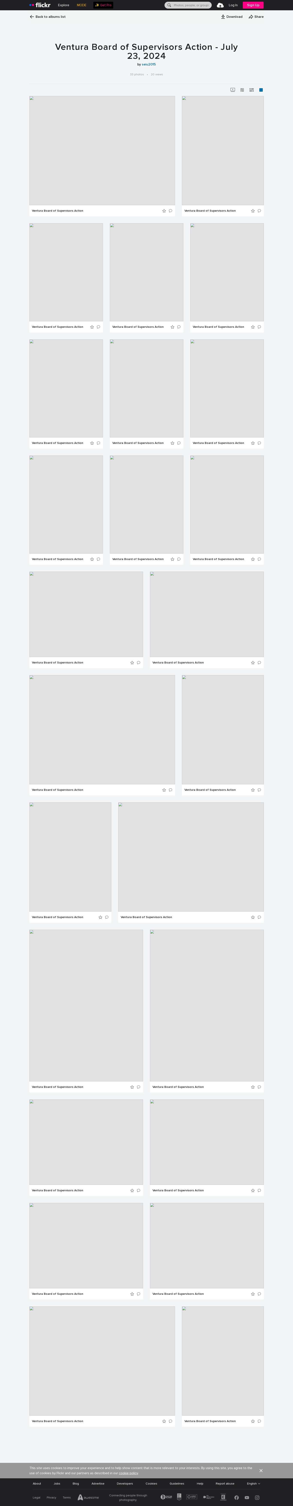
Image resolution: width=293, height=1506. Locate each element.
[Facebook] (236, 1497)
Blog (76, 1483)
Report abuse (225, 1483)
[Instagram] (257, 1497)
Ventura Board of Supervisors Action (57, 211)
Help (200, 1483)
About (37, 1483)
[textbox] (192, 5)
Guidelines (177, 1483)
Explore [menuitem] (63, 5)
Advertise (98, 1483)
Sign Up (253, 5)
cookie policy (128, 1473)
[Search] (168, 5)
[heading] (39, 5)
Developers (125, 1483)
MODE (81, 5)
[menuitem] (103, 5)
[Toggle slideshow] (232, 90)
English (252, 1483)
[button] (232, 16)
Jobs (57, 1483)
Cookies (151, 1483)
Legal (36, 1497)
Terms (67, 1497)
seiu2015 (149, 64)
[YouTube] (246, 1497)
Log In (233, 5)
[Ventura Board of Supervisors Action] (102, 150)
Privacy (51, 1497)
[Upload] (220, 5)
